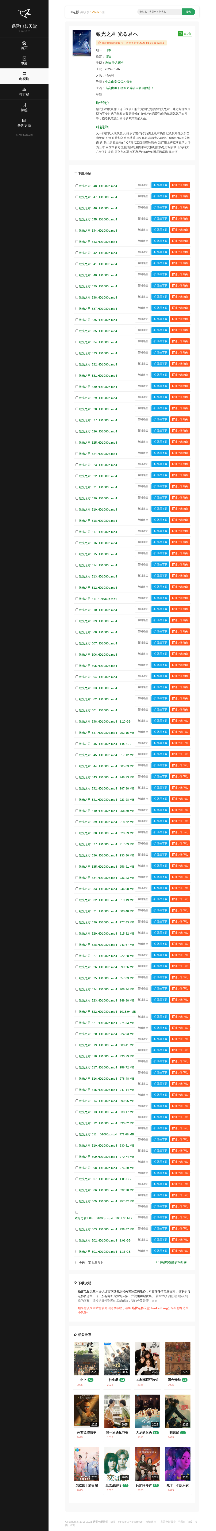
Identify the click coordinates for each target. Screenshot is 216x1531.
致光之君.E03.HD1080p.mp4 (98, 688)
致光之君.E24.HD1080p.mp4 (98, 453)
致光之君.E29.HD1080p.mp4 (98, 398)
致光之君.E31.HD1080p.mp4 (98, 375)
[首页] (24, 14)
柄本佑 (124, 88)
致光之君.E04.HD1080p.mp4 (98, 677)
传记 (114, 62)
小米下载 (183, 720)
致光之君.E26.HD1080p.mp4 (98, 431)
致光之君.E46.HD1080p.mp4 (98, 208)
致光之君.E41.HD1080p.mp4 (98, 264)
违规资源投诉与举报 (173, 1262)
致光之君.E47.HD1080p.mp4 (98, 197)
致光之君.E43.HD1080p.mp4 (98, 241)
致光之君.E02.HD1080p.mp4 (98, 699)
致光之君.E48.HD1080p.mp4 (98, 186)
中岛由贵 (111, 81)
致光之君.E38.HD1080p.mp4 (98, 297)
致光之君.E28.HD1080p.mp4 (98, 409)
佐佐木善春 (124, 81)
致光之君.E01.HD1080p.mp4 (98, 710)
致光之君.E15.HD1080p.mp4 (98, 554)
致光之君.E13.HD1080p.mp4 (98, 576)
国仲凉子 (148, 88)
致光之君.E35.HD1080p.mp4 (98, 331)
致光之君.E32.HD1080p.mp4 (98, 364)
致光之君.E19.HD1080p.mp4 (98, 509)
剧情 (108, 62)
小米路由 (183, 185)
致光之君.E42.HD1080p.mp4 (98, 253)
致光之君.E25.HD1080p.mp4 (98, 442)
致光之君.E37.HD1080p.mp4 (98, 308)
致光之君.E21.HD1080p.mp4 (98, 487)
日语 (108, 56)
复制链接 (143, 185)
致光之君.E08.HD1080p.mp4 (98, 632)
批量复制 (97, 1262)
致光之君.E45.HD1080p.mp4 (98, 219)
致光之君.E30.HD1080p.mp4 (98, 386)
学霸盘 (181, 1521)
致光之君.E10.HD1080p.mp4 (98, 610)
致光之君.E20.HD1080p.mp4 (98, 498)
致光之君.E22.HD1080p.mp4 (98, 476)
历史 (121, 62)
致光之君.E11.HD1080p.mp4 (98, 598)
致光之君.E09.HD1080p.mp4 (98, 621)
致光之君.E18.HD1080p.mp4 (98, 520)
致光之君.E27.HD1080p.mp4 (98, 420)
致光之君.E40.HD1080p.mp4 (98, 275)
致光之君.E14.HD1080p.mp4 (98, 565)
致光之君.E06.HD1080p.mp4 (98, 654)
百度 (190, 1521)
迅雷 (72, 1525)
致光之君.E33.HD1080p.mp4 (98, 353)
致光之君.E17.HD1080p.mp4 (98, 531)
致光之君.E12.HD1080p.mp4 (98, 587)
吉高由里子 (112, 88)
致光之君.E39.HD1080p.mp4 (98, 286)
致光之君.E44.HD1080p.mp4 (98, 230)
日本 (108, 50)
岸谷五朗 (136, 88)
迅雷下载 (162, 185)
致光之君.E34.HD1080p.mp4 (98, 342)
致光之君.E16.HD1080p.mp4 (98, 543)
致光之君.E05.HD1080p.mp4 (98, 665)
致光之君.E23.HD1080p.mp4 (98, 465)
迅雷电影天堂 (168, 1521)
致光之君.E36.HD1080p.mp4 (98, 319)
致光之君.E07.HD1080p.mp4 (98, 643)
